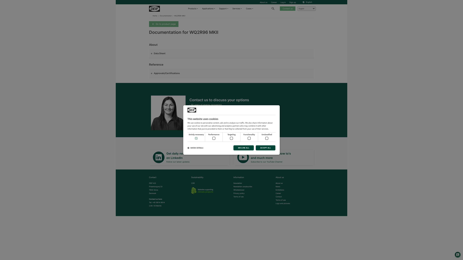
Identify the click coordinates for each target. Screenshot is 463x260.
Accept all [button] (265, 148)
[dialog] (231, 130)
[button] (195, 148)
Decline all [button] (243, 148)
